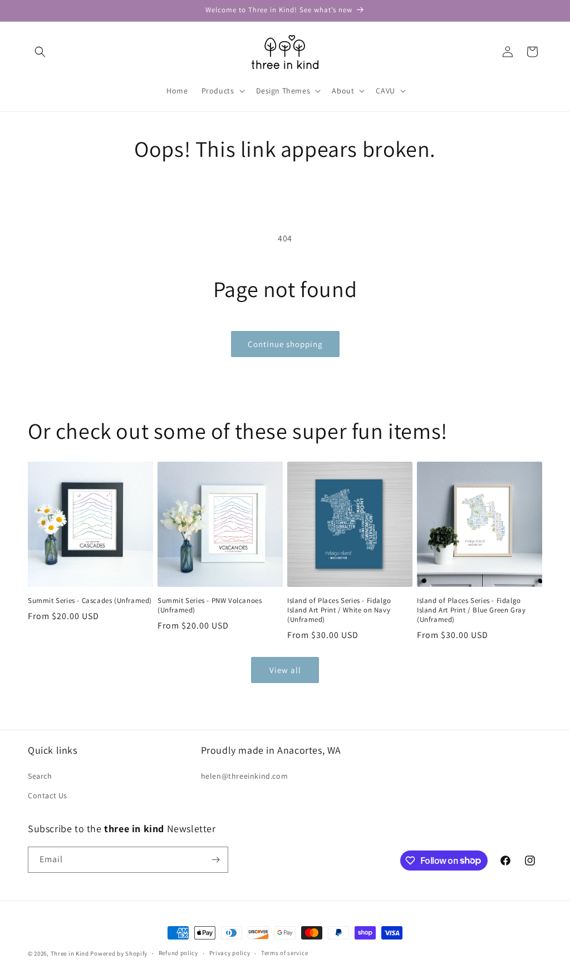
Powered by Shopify (119, 953)
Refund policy (178, 953)
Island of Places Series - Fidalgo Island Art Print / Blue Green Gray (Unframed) (471, 610)
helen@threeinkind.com (244, 776)
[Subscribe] (215, 860)
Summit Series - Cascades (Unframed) (90, 600)
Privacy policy (229, 953)
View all (285, 670)
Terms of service (284, 953)
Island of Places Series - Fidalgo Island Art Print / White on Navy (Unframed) (339, 610)
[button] (40, 51)
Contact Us (47, 795)
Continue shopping (285, 344)
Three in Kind (70, 953)
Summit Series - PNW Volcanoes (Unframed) (210, 605)
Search (40, 776)
